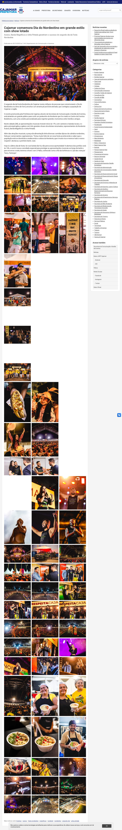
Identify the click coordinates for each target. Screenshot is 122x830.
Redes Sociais (98, 271)
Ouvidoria (76, 10)
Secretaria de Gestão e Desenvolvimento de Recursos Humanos (103, 191)
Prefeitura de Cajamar (12, 10)
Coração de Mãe (99, 97)
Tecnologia (97, 225)
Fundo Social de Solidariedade (103, 127)
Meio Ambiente (99, 138)
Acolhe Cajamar (99, 72)
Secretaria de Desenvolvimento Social (105, 174)
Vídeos (96, 268)
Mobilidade (97, 140)
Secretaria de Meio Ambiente (103, 204)
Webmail (63, 2)
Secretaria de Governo (101, 195)
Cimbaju (96, 86)
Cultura (96, 104)
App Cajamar (98, 74)
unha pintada (75, 821)
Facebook (98, 275)
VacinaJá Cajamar (99, 237)
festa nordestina (33, 821)
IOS (96, 264)
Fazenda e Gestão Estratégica (103, 122)
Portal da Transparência (30, 2)
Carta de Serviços (112, 2)
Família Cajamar (99, 118)
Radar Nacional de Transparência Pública (88, 2)
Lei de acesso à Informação (13, 2)
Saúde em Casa (99, 161)
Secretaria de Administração (103, 167)
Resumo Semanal (99, 156)
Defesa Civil (97, 106)
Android (97, 260)
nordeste (50, 821)
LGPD (103, 2)
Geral (96, 129)
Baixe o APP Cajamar (100, 256)
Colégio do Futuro (99, 88)
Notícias (85, 10)
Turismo (96, 232)
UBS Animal (98, 235)
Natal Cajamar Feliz (100, 145)
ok (107, 826)
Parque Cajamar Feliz (100, 150)
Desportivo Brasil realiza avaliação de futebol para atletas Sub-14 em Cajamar (105, 32)
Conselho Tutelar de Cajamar (103, 93)
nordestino (57, 821)
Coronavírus (98, 100)
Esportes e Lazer (99, 113)
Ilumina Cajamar (99, 134)
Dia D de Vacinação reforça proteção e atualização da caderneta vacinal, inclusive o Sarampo (105, 48)
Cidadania (97, 84)
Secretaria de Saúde (100, 210)
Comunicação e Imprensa (102, 90)
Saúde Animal (98, 159)
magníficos (43, 821)
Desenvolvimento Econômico (103, 109)
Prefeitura (46, 10)
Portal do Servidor (53, 2)
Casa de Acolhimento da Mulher (104, 79)
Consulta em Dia (99, 95)
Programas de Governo (101, 154)
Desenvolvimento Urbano (102, 111)
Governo (96, 131)
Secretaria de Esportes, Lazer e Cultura (106, 187)
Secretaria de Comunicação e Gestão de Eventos (105, 247)
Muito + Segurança (100, 143)
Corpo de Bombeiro (100, 102)
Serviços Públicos (99, 221)
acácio (25, 821)
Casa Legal (97, 81)
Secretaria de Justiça (100, 201)
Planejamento (98, 152)
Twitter (97, 283)
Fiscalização (98, 124)
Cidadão (67, 10)
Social (96, 223)
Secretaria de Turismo (101, 216)
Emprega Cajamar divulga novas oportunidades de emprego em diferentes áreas (104, 38)
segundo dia (66, 821)
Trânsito (96, 230)
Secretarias (57, 10)
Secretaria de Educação (101, 180)
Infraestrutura (98, 136)
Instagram (98, 279)
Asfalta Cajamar (99, 77)
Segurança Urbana (100, 219)
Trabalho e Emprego (100, 228)
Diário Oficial (43, 2)
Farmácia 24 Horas (100, 120)
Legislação (70, 2)
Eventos (18, 821)
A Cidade (36, 10)
